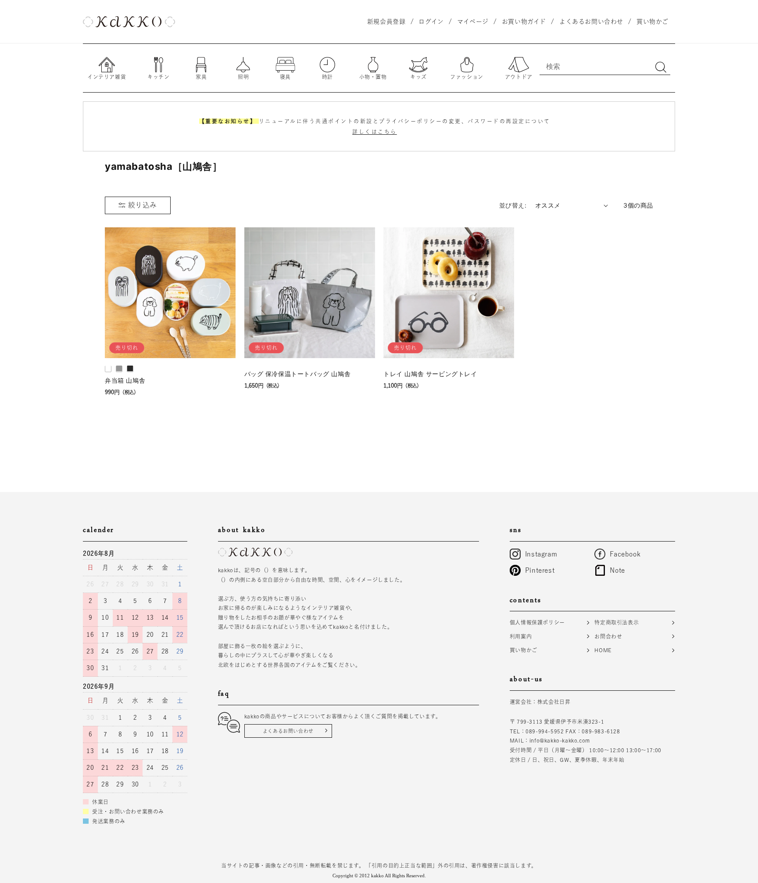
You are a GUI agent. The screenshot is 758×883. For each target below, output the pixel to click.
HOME (602, 650)
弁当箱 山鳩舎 (125, 380)
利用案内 (521, 636)
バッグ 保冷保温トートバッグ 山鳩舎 (297, 373)
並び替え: (512, 205)
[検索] (660, 67)
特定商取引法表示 (616, 622)
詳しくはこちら (374, 131)
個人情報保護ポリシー (537, 622)
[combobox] (605, 66)
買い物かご (523, 650)
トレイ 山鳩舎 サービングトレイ (430, 373)
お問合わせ (608, 636)
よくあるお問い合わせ (288, 730)
